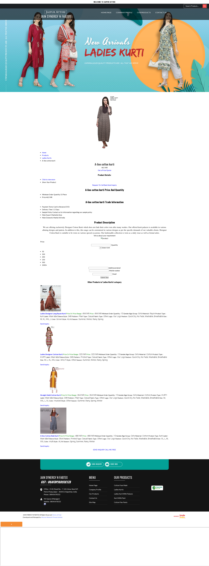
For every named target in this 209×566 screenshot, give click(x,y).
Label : (51, 316)
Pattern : (77, 316)
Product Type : (159, 395)
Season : (87, 319)
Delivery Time (47, 209)
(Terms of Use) (56, 515)
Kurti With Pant (120, 498)
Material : (148, 314)
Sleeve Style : (65, 316)
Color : (56, 319)
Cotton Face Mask (120, 485)
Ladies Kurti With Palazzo (123, 494)
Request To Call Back (99, 185)
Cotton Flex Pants (120, 502)
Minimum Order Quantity (51, 194)
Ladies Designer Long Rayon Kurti (53, 314)
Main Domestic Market (50, 218)
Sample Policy (47, 212)
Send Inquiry (112, 185)
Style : (67, 319)
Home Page (106, 12)
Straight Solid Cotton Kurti (50, 395)
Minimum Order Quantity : (112, 314)
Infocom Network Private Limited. (52, 517)
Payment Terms (47, 207)
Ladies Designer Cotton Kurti (51, 354)
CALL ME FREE (110, 450)
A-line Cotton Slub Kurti (49, 436)
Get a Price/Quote (104, 170)
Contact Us (161, 12)
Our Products (144, 12)
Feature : (142, 316)
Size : (47, 360)
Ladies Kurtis (119, 490)
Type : (88, 316)
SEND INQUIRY (98, 450)
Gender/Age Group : (132, 314)
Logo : (115, 316)
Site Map (92, 502)
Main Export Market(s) (50, 215)
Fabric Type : (101, 316)
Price (44, 197)
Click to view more (48, 179)
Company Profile (124, 12)
